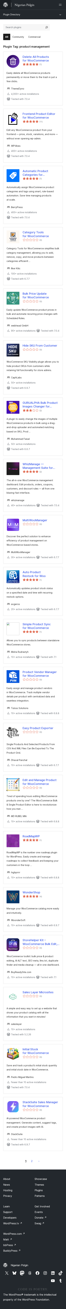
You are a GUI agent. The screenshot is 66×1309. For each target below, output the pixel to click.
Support (7, 1212)
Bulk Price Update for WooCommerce (36, 295)
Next (39, 1161)
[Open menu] (61, 5)
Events (39, 1212)
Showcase (41, 1179)
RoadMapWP (31, 836)
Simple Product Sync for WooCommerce (37, 626)
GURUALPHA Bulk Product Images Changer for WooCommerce (40, 404)
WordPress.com (14, 1233)
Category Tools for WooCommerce (36, 234)
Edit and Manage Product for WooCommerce (40, 781)
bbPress (9, 1245)
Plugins (39, 1190)
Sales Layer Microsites (38, 992)
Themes (39, 1184)
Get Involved (42, 1206)
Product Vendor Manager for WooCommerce (40, 673)
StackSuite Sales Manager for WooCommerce (40, 1104)
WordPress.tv (12, 1223)
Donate (41, 1217)
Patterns (40, 1195)
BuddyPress (12, 1250)
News (6, 1184)
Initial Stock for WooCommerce (36, 1051)
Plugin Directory (11, 14)
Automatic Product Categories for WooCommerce (35, 173)
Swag (39, 1223)
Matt (7, 1239)
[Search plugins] (46, 27)
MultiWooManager (35, 520)
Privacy (7, 1195)
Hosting (7, 1190)
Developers (9, 1217)
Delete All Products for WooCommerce (36, 58)
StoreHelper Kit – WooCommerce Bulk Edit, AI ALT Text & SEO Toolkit (40, 942)
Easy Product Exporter (38, 728)
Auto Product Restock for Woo (34, 573)
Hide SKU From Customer (40, 345)
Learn (6, 1206)
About (6, 1179)
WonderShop (31, 892)
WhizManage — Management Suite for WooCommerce (38, 466)
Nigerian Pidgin (19, 1265)
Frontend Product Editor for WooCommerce (39, 115)
